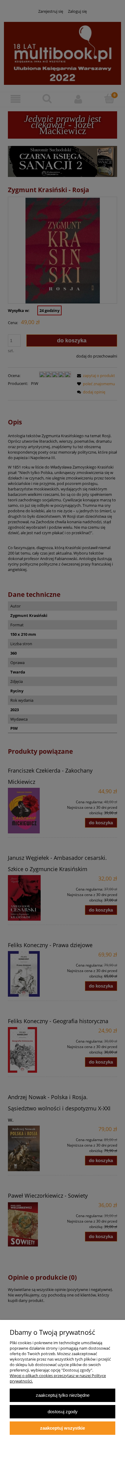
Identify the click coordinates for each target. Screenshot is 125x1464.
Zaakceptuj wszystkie (62, 1428)
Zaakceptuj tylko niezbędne (63, 1395)
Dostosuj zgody (63, 1411)
